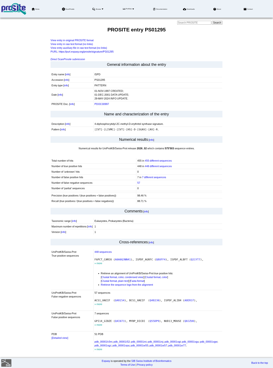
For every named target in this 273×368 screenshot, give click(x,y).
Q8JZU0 (189, 321)
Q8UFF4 (161, 259)
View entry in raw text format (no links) (72, 44)
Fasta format (137, 281)
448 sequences (103, 252)
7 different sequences (154, 177)
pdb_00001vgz (102, 345)
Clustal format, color (156, 277)
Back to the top (259, 363)
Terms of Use (127, 364)
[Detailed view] (60, 338)
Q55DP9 (154, 321)
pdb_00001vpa (120, 345)
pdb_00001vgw (208, 341)
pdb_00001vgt (172, 341)
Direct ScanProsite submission (68, 59)
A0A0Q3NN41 (123, 259)
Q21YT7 (195, 259)
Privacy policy (145, 364)
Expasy (106, 361)
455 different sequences (158, 160)
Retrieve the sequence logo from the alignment (127, 284)
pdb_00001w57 (158, 345)
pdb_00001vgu (190, 341)
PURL (54, 51)
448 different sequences (158, 166)
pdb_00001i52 (121, 341)
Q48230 (154, 300)
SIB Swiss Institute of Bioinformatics (151, 361)
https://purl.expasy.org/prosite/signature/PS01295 (86, 51)
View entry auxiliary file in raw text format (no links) (79, 48)
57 (138, 182)
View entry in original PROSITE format (72, 40)
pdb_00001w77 (177, 345)
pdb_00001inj (155, 341)
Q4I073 (119, 321)
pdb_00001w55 (139, 345)
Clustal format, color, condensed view (122, 277)
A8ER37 (189, 300)
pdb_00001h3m (103, 341)
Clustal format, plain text (114, 281)
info (68, 74)
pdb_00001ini (138, 341)
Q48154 (119, 300)
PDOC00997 (101, 104)
